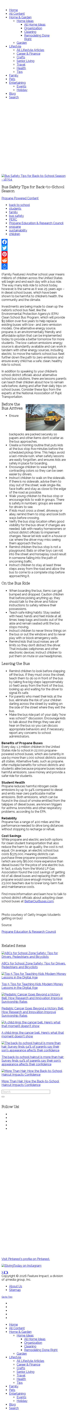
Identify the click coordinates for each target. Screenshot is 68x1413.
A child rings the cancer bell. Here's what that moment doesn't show (33, 1034)
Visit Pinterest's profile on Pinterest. (26, 1259)
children (14, 234)
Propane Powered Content (20, 198)
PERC (13, 219)
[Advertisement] (34, 136)
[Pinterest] (34, 254)
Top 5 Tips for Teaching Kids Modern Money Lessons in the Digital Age (32, 986)
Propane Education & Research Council (36, 223)
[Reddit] (34, 260)
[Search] (3, 1096)
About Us (15, 1286)
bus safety (16, 216)
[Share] (34, 266)
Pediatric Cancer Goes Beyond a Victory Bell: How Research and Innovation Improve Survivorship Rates (33, 1012)
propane (15, 227)
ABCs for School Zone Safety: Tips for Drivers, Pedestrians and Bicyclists (34, 965)
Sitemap (15, 1290)
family (13, 212)
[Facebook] (34, 242)
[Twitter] (34, 248)
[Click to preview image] (34, 179)
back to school (19, 205)
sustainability (18, 230)
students (15, 208)
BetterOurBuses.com (39, 901)
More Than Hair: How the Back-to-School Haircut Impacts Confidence (30, 1083)
